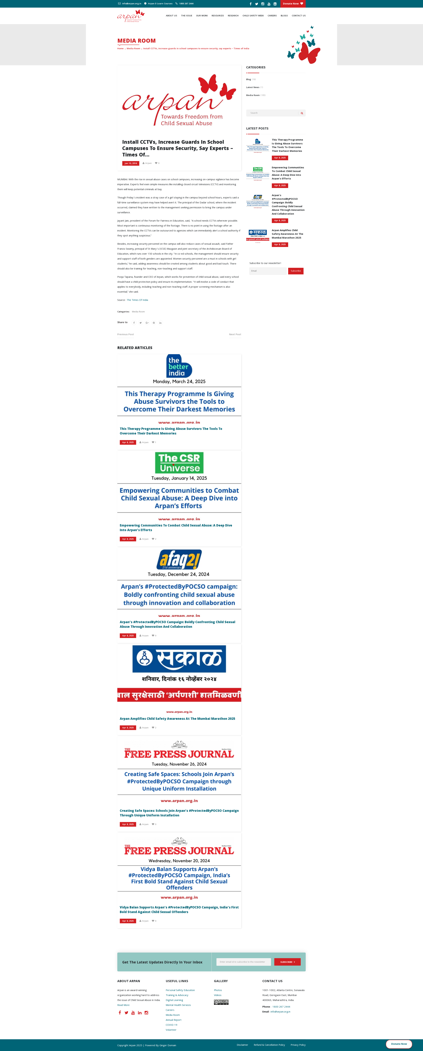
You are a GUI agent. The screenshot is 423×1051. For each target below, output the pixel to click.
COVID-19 (171, 1025)
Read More (123, 1005)
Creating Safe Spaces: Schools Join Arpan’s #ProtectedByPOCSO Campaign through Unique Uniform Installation (179, 813)
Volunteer (171, 1030)
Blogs (284, 16)
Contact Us (299, 16)
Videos (217, 995)
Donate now (291, 4)
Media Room (133, 49)
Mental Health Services (178, 1005)
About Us (171, 16)
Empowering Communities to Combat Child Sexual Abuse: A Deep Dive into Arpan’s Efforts (176, 528)
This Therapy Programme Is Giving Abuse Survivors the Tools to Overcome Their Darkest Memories (171, 431)
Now (404, 1044)
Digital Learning (174, 1000)
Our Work (202, 16)
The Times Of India (137, 300)
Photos (218, 990)
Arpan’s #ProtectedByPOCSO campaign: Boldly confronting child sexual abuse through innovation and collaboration (177, 624)
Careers (272, 16)
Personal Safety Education (180, 990)
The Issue (186, 16)
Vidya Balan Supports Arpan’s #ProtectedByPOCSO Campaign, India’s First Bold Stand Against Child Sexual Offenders (179, 910)
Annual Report (173, 1020)
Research (233, 16)
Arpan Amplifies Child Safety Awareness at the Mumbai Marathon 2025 (177, 719)
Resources (218, 16)
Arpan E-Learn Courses (160, 4)
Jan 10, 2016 (131, 163)
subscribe (286, 962)
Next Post (235, 335)
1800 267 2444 (186, 4)
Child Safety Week (253, 16)
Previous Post (125, 335)
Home (120, 49)
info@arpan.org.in (131, 4)
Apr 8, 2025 (128, 442)
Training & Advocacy (177, 995)
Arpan (148, 163)
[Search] (302, 113)
